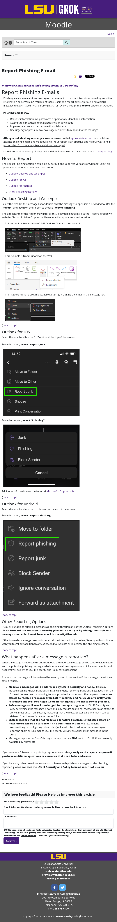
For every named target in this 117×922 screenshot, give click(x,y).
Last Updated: (7, 783)
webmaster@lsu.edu (58, 871)
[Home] (6, 42)
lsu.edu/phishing (103, 151)
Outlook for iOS (18, 179)
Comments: (10, 816)
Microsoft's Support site (60, 491)
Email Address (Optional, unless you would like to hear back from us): (45, 807)
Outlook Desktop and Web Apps (27, 173)
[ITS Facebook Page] (54, 887)
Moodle (58, 24)
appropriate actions (82, 138)
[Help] (10, 42)
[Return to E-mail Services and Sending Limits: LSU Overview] (40, 85)
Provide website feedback (58, 875)
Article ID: (5, 780)
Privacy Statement (58, 878)
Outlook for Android (20, 185)
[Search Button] (66, 42)
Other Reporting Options (23, 192)
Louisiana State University (57, 916)
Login (110, 33)
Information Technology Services (58, 894)
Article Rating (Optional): (19, 801)
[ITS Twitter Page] (62, 887)
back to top (9, 325)
